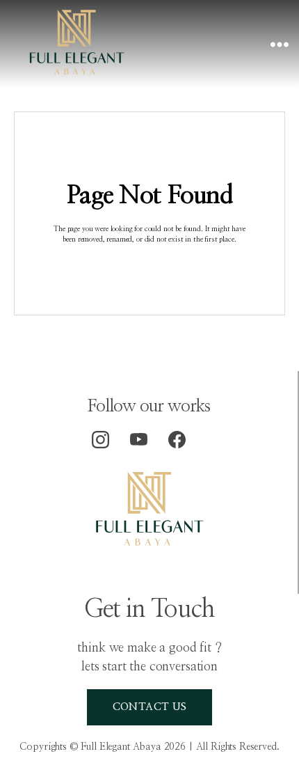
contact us (150, 707)
